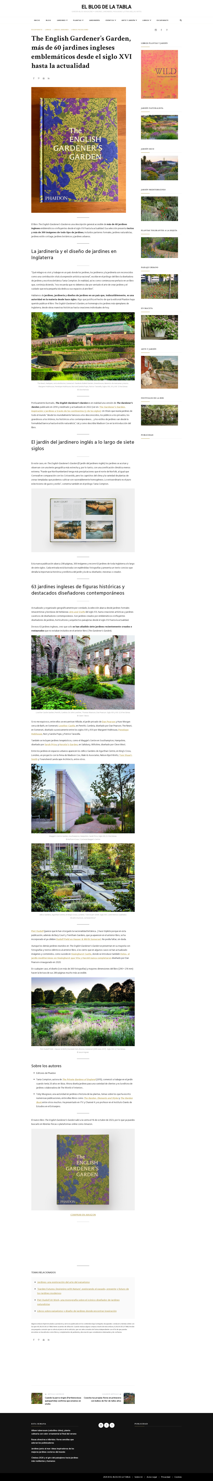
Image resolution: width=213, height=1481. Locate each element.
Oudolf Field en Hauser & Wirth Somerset (78, 939)
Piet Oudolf (37, 931)
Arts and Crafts (77, 612)
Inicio (37, 20)
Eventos (110, 20)
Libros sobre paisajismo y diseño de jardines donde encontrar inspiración (77, 1311)
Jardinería (94, 20)
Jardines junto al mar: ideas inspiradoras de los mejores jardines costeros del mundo (52, 1450)
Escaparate (162, 20)
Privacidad (165, 1477)
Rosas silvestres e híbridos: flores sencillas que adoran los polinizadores (52, 1441)
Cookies (178, 1477)
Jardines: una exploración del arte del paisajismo (63, 1282)
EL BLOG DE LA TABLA (106, 7)
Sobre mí (138, 1477)
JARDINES (61, 20)
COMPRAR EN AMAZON (83, 1215)
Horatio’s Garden (68, 745)
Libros (145, 20)
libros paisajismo (79, 30)
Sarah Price (51, 745)
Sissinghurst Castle (81, 954)
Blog (48, 20)
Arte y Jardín (128, 20)
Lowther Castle (67, 726)
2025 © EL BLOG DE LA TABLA (116, 1477)
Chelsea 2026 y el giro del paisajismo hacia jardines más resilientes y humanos (54, 1459)
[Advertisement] (83, 1244)
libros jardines (61, 30)
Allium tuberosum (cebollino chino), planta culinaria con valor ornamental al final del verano (53, 1432)
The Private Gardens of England (79, 1079)
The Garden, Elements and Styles (101, 1098)
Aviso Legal (152, 1477)
